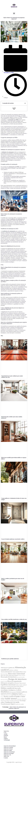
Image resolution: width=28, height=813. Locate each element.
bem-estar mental (13, 675)
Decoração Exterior (4, 679)
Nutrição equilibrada (21, 692)
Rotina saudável (9, 696)
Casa (5, 732)
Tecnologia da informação (14, 700)
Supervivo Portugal (9, 753)
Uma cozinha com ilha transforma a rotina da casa (14, 619)
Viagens (6, 738)
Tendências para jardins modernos (10, 658)
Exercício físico (10, 686)
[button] (14, 13)
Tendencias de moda (12, 702)
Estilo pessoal (3, 686)
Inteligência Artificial (15, 690)
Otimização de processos (6, 694)
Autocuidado (16, 672)
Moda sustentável (12, 692)
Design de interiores (17, 679)
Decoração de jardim (20, 677)
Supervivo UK (7, 754)
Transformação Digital (8, 704)
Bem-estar (23, 672)
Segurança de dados (5, 700)
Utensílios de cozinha (19, 704)
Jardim (5, 734)
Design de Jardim (4, 681)
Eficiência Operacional (20, 683)
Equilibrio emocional (8, 685)
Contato (6, 757)
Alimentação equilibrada (7, 667)
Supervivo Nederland (9, 752)
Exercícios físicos (18, 686)
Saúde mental (11, 699)
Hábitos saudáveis (7, 688)
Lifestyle (6, 735)
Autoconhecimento (6, 672)
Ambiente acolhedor (13, 670)
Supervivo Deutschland (10, 746)
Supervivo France (8, 749)
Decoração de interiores (9, 677)
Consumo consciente (21, 675)
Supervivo (6, 731)
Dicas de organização (14, 681)
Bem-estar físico (5, 675)
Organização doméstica (6, 693)
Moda (5, 737)
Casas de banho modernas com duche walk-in (12, 539)
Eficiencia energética (7, 683)
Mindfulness (5, 692)
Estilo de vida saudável (21, 684)
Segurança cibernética (21, 699)
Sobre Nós (6, 756)
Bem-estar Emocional (16, 674)
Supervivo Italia (8, 750)
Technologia (5, 707)
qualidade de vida (16, 694)
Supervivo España (8, 747)
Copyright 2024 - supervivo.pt (14, 762)
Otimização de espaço (16, 693)
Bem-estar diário (4, 673)
